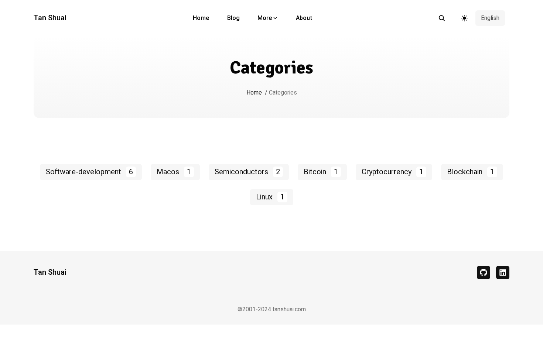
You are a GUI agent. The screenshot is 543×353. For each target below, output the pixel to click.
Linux (270, 197)
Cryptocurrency (392, 172)
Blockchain (470, 172)
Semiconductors (247, 172)
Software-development (89, 172)
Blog (233, 18)
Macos (174, 172)
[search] (445, 18)
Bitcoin (321, 172)
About (304, 18)
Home (201, 18)
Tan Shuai (50, 18)
